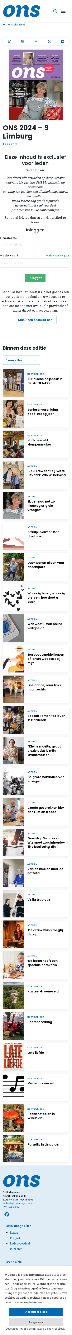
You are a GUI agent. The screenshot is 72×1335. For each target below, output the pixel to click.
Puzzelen (14, 1249)
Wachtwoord (9, 255)
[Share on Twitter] (49, 41)
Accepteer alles (36, 1312)
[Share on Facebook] (36, 41)
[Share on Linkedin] (62, 41)
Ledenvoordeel (18, 1243)
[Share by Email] (22, 41)
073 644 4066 (11, 1207)
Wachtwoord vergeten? (58, 255)
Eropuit (13, 1238)
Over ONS (14, 1262)
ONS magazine (18, 1226)
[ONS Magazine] (22, 11)
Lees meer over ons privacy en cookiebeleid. (35, 1328)
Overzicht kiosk (15, 24)
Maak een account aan (35, 320)
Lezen (12, 1232)
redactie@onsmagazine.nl (18, 1203)
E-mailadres (8, 237)
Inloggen (35, 278)
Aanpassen (36, 1322)
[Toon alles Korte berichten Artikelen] (21, 360)
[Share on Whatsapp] (9, 41)
